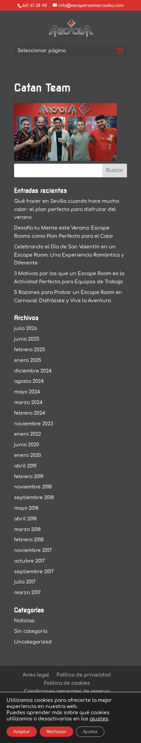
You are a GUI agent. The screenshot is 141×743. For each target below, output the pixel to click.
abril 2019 (25, 466)
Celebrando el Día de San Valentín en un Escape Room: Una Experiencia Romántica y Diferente (69, 255)
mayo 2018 (26, 508)
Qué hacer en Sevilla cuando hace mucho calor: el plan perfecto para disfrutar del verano (66, 209)
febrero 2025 (29, 349)
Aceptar (21, 731)
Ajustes (90, 731)
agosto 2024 (29, 381)
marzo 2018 (27, 529)
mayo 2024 (27, 391)
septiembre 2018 (34, 497)
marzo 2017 (27, 592)
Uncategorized (33, 642)
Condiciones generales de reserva (67, 691)
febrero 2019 (28, 476)
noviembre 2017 (33, 550)
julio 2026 (25, 328)
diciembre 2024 (33, 371)
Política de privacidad (83, 674)
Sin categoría (30, 631)
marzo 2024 (28, 402)
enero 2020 (27, 455)
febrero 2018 (28, 539)
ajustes (99, 718)
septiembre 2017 (34, 571)
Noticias (24, 620)
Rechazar (56, 731)
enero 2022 (27, 434)
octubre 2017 (29, 561)
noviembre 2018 (33, 487)
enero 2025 (27, 360)
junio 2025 (26, 339)
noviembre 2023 (33, 423)
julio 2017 (25, 582)
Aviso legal (36, 674)
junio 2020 (26, 444)
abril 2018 (25, 518)
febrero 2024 (29, 413)
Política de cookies (67, 683)
